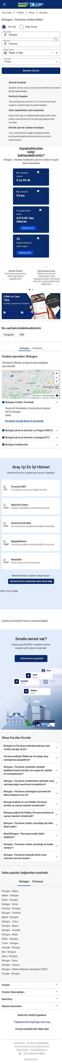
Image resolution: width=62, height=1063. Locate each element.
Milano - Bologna (10, 895)
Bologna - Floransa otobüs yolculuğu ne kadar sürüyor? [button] (28, 846)
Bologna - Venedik (11, 930)
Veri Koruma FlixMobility (37, 1043)
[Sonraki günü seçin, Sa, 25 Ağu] (56, 53)
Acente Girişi (19, 1043)
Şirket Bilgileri (23, 1050)
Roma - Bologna (10, 899)
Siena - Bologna (9, 956)
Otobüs (20, 12)
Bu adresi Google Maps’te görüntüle (24, 421)
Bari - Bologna (9, 951)
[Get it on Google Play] (24, 1022)
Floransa (37, 348)
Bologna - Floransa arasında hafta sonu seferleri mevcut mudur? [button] (25, 856)
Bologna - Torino (10, 921)
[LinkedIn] (32, 1036)
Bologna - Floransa (11, 912)
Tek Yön (12, 26)
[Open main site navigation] (4, 4)
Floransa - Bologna (11, 908)
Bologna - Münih (10, 934)
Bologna (43, 12)
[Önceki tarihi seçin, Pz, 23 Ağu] (52, 53)
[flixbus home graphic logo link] (31, 4)
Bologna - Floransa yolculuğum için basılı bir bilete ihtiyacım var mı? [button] (27, 793)
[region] (31, 384)
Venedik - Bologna (11, 947)
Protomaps (36, 395)
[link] (31, 679)
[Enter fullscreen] (57, 387)
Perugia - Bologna (11, 973)
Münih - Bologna (10, 938)
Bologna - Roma (10, 904)
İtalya (31, 12)
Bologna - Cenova (10, 965)
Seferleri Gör (25, 253)
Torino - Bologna (10, 943)
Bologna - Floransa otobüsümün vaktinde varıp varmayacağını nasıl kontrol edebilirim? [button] (29, 783)
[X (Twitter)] (33, 1036)
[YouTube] (31, 1036)
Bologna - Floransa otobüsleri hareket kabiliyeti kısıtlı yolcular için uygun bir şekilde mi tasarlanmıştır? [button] (28, 770)
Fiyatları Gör (28, 228)
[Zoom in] (57, 373)
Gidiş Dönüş (31, 26)
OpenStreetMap (48, 395)
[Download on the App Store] (42, 1022)
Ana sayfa (7, 12)
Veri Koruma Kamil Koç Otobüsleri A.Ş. (31, 1046)
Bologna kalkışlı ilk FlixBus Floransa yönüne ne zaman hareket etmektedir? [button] (28, 814)
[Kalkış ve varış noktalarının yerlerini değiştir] (56, 39)
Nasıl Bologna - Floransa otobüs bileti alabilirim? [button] (24, 835)
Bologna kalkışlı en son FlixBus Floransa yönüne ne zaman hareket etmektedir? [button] (25, 804)
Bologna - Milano (10, 891)
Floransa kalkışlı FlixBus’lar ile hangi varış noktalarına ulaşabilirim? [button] (26, 758)
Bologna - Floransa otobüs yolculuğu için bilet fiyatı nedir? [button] (28, 825)
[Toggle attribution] (57, 395)
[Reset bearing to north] (57, 382)
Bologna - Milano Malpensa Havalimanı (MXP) (24, 969)
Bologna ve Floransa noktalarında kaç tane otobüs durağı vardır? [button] (27, 747)
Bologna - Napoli (10, 925)
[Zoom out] (57, 377)
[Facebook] (30, 1036)
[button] (31, 35)
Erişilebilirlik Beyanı (38, 1050)
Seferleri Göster (31, 70)
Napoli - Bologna (10, 917)
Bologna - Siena (9, 960)
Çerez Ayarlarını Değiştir (34, 1053)
